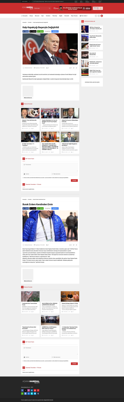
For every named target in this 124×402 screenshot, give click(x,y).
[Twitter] (25, 390)
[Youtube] (35, 390)
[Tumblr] (38, 393)
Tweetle (34, 31)
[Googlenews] (25, 393)
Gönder (41, 31)
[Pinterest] (38, 390)
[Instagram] (28, 390)
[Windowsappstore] (35, 393)
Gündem (30, 22)
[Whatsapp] (22, 393)
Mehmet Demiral (28, 67)
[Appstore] (28, 393)
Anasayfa (24, 22)
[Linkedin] (32, 390)
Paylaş (26, 31)
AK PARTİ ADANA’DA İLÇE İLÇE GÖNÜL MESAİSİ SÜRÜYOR (46, 1)
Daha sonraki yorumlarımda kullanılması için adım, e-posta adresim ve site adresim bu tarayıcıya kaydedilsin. (46, 177)
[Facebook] (22, 390)
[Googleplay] (32, 393)
